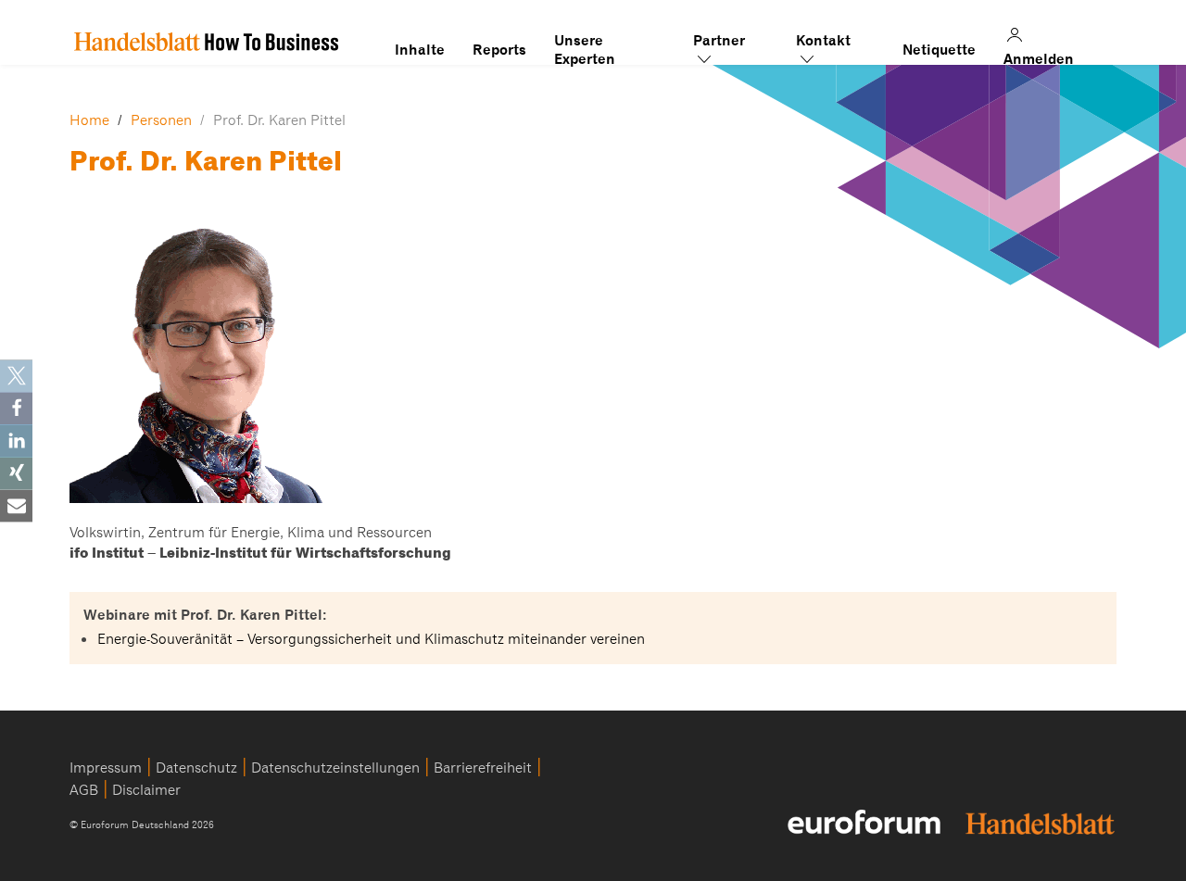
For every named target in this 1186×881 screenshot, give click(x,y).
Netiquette (939, 50)
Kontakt (823, 40)
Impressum (105, 768)
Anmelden (1051, 32)
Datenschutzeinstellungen (335, 768)
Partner (719, 40)
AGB (83, 790)
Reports (499, 50)
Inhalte (420, 50)
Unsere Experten (584, 40)
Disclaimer (146, 790)
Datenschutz (196, 768)
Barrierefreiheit (483, 768)
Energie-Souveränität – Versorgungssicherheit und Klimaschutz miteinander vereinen (371, 639)
